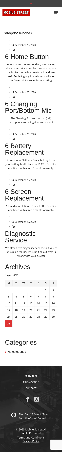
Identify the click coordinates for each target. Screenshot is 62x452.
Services (31, 376)
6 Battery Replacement (24, 149)
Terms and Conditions (31, 437)
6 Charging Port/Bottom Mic (28, 107)
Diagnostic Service (20, 237)
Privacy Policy (31, 441)
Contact (31, 388)
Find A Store (31, 382)
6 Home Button (27, 56)
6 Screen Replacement (24, 195)
